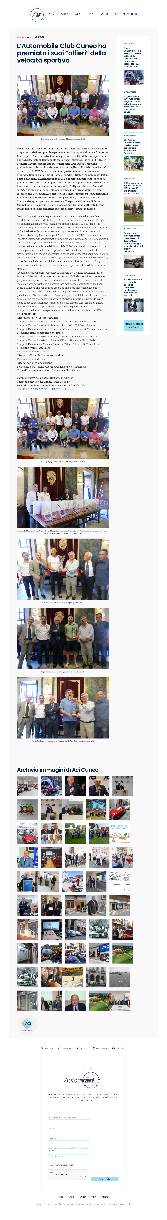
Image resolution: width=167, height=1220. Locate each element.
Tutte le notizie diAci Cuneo (133, 325)
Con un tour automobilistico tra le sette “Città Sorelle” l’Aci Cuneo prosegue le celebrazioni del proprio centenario (133, 242)
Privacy (130, 1204)
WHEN (78, 14)
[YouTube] (132, 14)
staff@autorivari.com (118, 1204)
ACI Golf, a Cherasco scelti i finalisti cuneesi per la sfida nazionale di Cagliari (132, 147)
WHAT (64, 14)
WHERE (104, 14)
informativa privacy (65, 1165)
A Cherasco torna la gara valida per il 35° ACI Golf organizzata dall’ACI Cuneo (133, 188)
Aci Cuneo (39, 37)
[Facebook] (120, 14)
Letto (62, 1165)
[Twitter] (124, 14)
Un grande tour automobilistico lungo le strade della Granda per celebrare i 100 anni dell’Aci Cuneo (133, 104)
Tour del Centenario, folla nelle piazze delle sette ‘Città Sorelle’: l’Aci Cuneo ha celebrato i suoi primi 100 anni (132, 57)
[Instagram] (128, 14)
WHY (91, 14)
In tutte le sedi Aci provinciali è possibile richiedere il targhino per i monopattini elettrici (133, 287)
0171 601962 (105, 1204)
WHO (51, 14)
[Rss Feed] (116, 14)
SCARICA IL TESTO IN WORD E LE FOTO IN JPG (42, 389)
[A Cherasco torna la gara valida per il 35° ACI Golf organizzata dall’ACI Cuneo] (134, 208)
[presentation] (68, 1174)
